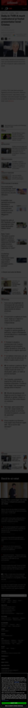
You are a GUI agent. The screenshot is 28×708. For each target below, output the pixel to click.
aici (9, 687)
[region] (14, 690)
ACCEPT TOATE (14, 703)
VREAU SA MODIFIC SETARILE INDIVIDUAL (14, 705)
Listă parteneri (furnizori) (5, 700)
